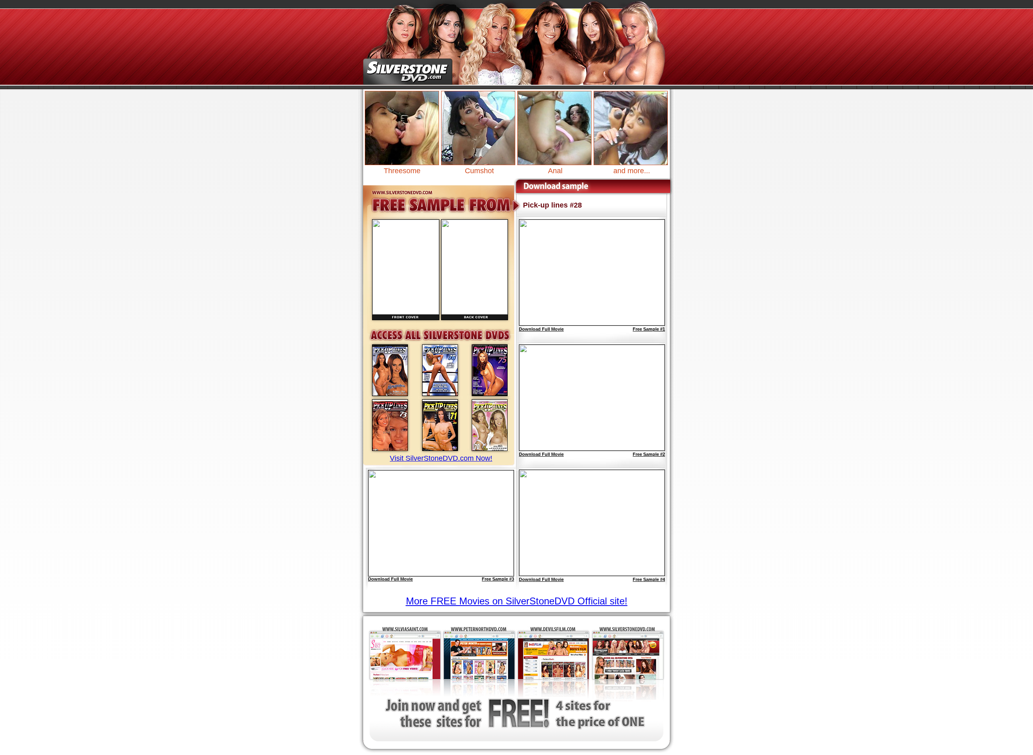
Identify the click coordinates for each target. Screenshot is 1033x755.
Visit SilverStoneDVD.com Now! (441, 458)
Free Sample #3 (498, 579)
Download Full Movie (390, 579)
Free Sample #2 (649, 454)
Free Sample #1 (649, 329)
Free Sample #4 (649, 579)
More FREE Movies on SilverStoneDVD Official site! (516, 601)
